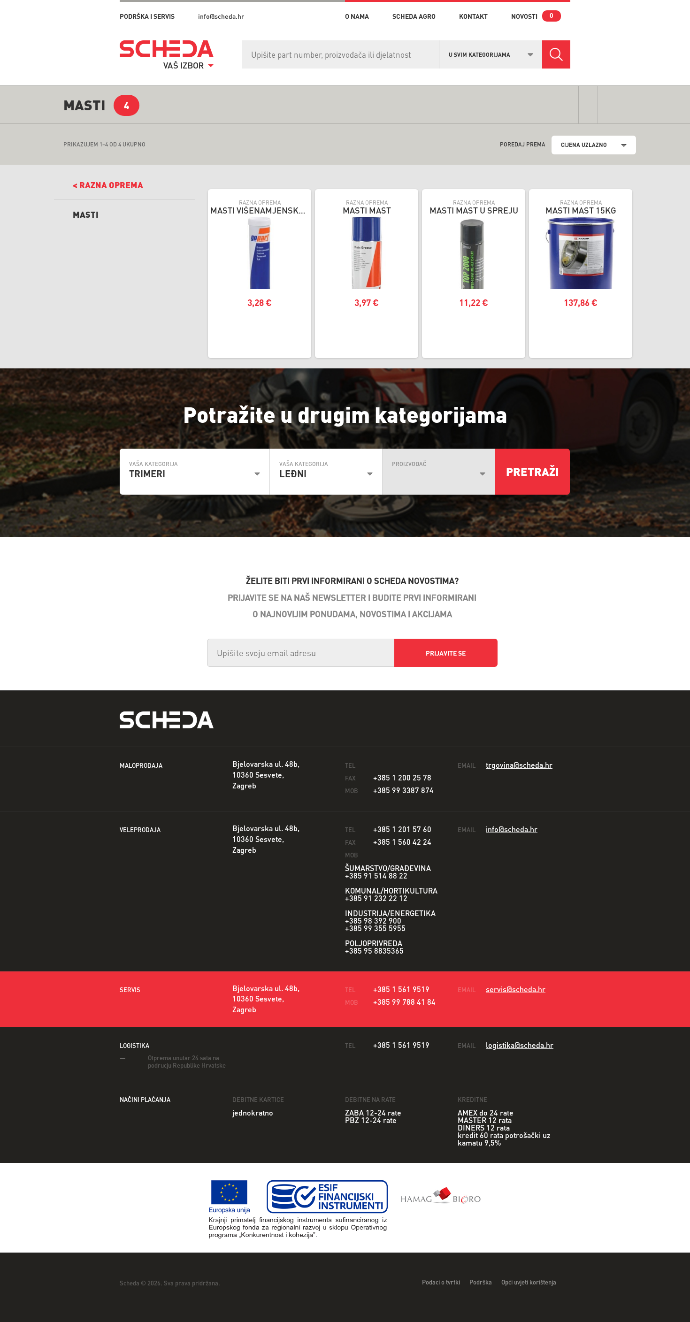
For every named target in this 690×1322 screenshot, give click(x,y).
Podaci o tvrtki (441, 1282)
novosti (524, 16)
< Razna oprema (108, 184)
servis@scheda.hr (515, 989)
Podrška (480, 1282)
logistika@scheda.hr (519, 1045)
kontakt (473, 16)
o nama (357, 16)
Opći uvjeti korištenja (528, 1282)
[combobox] (491, 53)
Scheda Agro (414, 16)
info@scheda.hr (221, 16)
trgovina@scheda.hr (519, 765)
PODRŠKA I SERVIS (147, 16)
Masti (86, 214)
